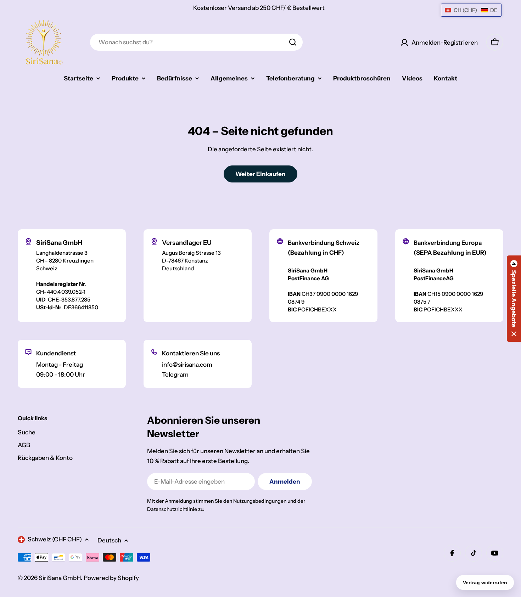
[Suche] (292, 42)
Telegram (175, 374)
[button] (514, 298)
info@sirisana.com (187, 364)
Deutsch (109, 540)
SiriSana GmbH (60, 577)
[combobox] (196, 42)
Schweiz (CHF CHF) (55, 539)
